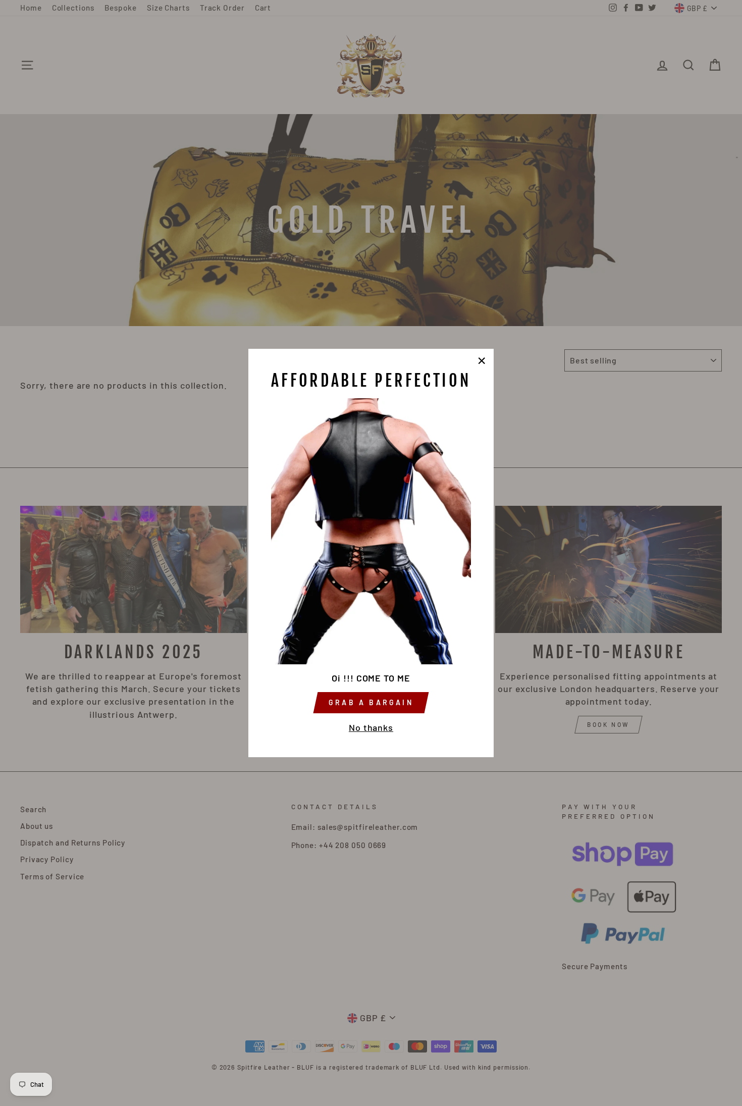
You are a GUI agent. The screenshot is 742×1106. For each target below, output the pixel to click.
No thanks (371, 727)
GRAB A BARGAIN (371, 702)
